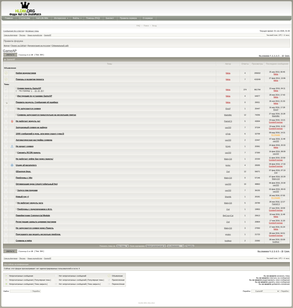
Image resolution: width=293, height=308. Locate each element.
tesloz (228, 165)
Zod (228, 171)
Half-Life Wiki (42, 18)
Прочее (22, 35)
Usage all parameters (26, 165)
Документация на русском (38, 46)
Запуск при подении (27, 190)
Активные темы (32, 31)
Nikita (228, 73)
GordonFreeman (276, 122)
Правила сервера (128, 18)
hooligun (228, 241)
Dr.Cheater (275, 135)
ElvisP (228, 109)
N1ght (228, 146)
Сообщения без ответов (13, 31)
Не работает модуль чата (30, 203)
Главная (9, 18)
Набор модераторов (26, 73)
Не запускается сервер (29, 108)
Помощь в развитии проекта (30, 79)
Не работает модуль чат (28, 121)
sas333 (228, 127)
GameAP (47, 35)
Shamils (228, 197)
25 (42, 91)
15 (283, 56)
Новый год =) (22, 196)
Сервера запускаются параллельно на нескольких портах (46, 115)
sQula (228, 134)
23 (36, 91)
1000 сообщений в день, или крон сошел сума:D (40, 134)
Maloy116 (228, 159)
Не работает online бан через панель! (34, 159)
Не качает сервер (24, 146)
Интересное (60, 18)
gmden (228, 234)
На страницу (264, 56)
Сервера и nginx (24, 240)
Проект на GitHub (18, 46)
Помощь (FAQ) (93, 18)
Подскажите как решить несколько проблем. (38, 234)
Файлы (76, 18)
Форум (6, 46)
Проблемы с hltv (24, 178)
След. (287, 56)
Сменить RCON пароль (29, 152)
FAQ (138, 26)
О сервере (148, 18)
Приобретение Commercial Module (33, 215)
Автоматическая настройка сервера (34, 140)
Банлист (110, 18)
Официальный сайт (60, 46)
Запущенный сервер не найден (31, 127)
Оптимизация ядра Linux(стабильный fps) (37, 184)
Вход (154, 26)
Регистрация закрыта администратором (36, 222)
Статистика (24, 18)
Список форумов (10, 35)
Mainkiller (228, 115)
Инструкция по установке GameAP (34, 96)
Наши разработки (34, 35)
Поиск (146, 26)
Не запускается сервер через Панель (35, 228)
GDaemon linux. (23, 171)
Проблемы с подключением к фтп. (34, 209)
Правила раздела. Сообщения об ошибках (37, 102)
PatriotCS (228, 121)
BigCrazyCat (228, 216)
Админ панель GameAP (29, 88)
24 (39, 91)
